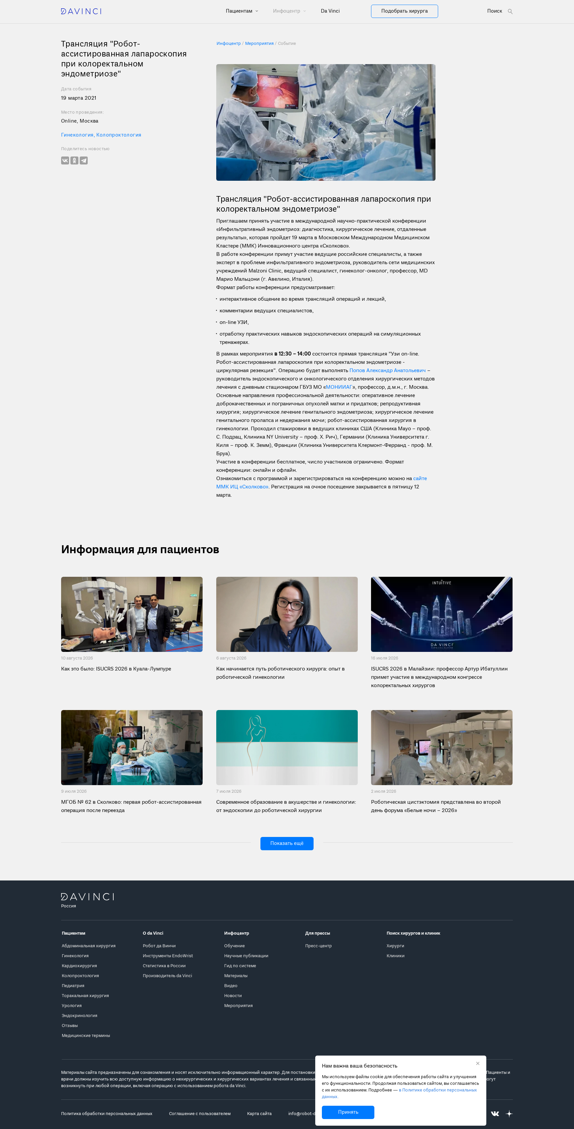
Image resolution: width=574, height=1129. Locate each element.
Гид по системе (240, 966)
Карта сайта (259, 1114)
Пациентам (240, 11)
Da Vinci (330, 11)
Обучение (234, 946)
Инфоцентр (287, 11)
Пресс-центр (318, 946)
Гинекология (78, 135)
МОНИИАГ (339, 387)
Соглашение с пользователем (200, 1114)
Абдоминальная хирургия (89, 946)
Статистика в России (164, 966)
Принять (348, 1112)
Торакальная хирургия (85, 996)
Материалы (235, 976)
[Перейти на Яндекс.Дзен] (509, 1114)
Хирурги (395, 946)
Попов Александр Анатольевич (387, 370)
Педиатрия (73, 986)
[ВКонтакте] (65, 160)
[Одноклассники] (74, 160)
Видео (231, 986)
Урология (72, 1006)
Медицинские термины (86, 1036)
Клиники (396, 956)
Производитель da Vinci (167, 976)
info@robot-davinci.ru (310, 1114)
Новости (233, 996)
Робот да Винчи (159, 946)
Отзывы (70, 1026)
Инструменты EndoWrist (168, 956)
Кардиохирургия (79, 966)
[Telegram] (84, 160)
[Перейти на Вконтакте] (495, 1114)
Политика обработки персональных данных (106, 1114)
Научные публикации (246, 956)
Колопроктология (118, 135)
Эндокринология (79, 1016)
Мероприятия (238, 1006)
